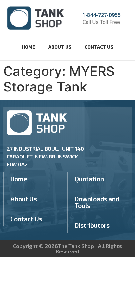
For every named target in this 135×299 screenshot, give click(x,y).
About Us (59, 47)
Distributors (92, 225)
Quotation (89, 179)
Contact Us (99, 47)
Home (28, 47)
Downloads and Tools (97, 202)
